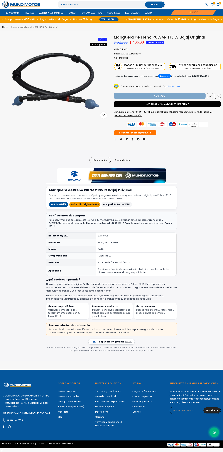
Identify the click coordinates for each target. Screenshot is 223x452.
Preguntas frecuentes (144, 391)
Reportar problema (142, 401)
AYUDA (148, 12)
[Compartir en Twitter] (121, 139)
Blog (60, 416)
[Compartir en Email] (144, 139)
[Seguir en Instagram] (9, 426)
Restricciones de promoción (110, 401)
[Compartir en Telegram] (138, 139)
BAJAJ (125, 49)
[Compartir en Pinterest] (126, 139)
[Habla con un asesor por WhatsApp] (214, 432)
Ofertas (136, 411)
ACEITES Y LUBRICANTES (51, 12)
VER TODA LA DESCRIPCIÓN (128, 115)
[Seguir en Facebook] (3, 426)
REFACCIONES (13, 12)
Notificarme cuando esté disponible (167, 104)
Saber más (174, 86)
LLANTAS (29, 12)
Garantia (100, 416)
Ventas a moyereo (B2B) (71, 406)
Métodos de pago (104, 406)
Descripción (100, 160)
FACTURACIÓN (132, 12)
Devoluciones (102, 411)
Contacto (63, 411)
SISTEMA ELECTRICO (92, 12)
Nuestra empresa (67, 391)
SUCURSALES (113, 12)
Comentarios (122, 160)
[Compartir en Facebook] (115, 139)
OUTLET (72, 12)
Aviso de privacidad (105, 396)
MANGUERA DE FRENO (130, 53)
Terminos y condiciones (108, 391)
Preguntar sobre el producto (135, 132)
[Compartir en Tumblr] (132, 139)
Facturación (138, 406)
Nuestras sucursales (68, 396)
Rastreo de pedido (142, 396)
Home (5, 27)
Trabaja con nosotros (69, 401)
